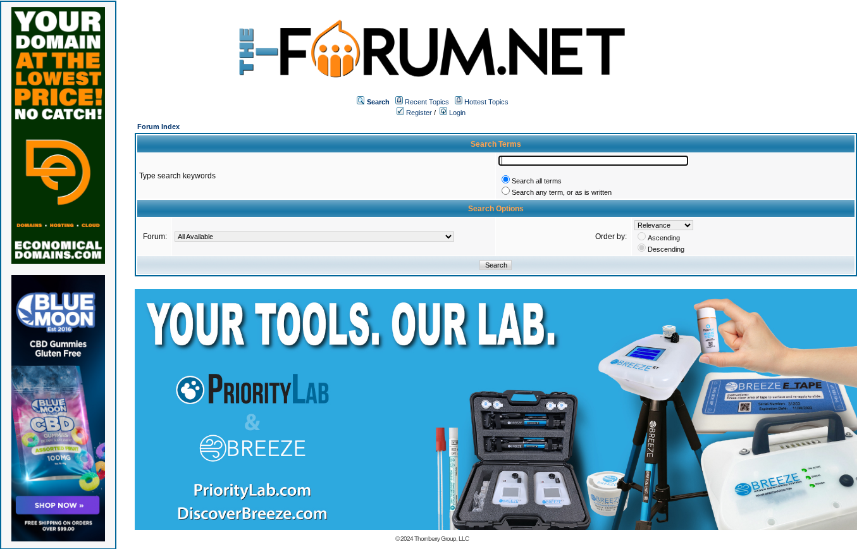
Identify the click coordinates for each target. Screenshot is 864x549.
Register (418, 112)
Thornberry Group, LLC (441, 538)
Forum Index (158, 126)
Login (456, 112)
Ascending (664, 238)
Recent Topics (427, 102)
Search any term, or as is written (562, 192)
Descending (666, 249)
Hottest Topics (486, 102)
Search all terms (537, 181)
